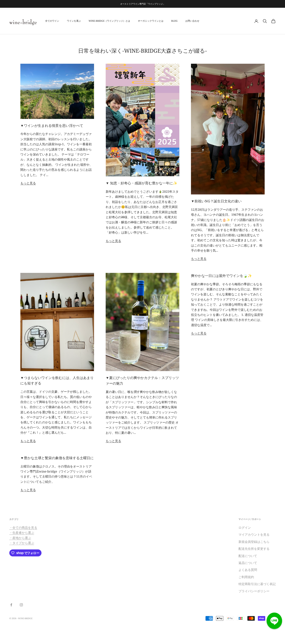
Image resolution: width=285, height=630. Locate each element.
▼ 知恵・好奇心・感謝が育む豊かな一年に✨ (141, 183)
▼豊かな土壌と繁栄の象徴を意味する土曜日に (57, 458)
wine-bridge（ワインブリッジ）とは (109, 21)
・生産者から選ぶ (21, 532)
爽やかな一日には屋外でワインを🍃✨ (221, 275)
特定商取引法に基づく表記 (257, 584)
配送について (247, 556)
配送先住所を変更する (253, 549)
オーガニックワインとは (150, 21)
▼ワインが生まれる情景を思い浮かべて (51, 125)
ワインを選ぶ (74, 21)
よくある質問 (247, 570)
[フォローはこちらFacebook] (11, 605)
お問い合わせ (192, 21)
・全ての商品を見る (23, 527)
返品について (247, 563)
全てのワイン (52, 21)
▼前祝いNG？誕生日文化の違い (216, 201)
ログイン (244, 527)
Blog (174, 21)
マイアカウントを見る (253, 534)
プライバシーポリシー (253, 591)
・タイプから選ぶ (21, 543)
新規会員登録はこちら (255, 542)
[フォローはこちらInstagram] (21, 605)
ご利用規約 (246, 577)
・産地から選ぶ (20, 538)
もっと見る (28, 183)
